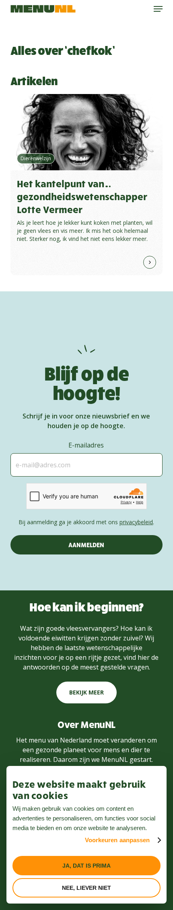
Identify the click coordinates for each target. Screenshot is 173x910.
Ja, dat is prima (86, 865)
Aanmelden (86, 544)
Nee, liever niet (86, 888)
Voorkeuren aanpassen (117, 840)
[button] (158, 9)
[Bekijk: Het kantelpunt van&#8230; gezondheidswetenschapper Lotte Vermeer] (86, 184)
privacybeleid (136, 522)
